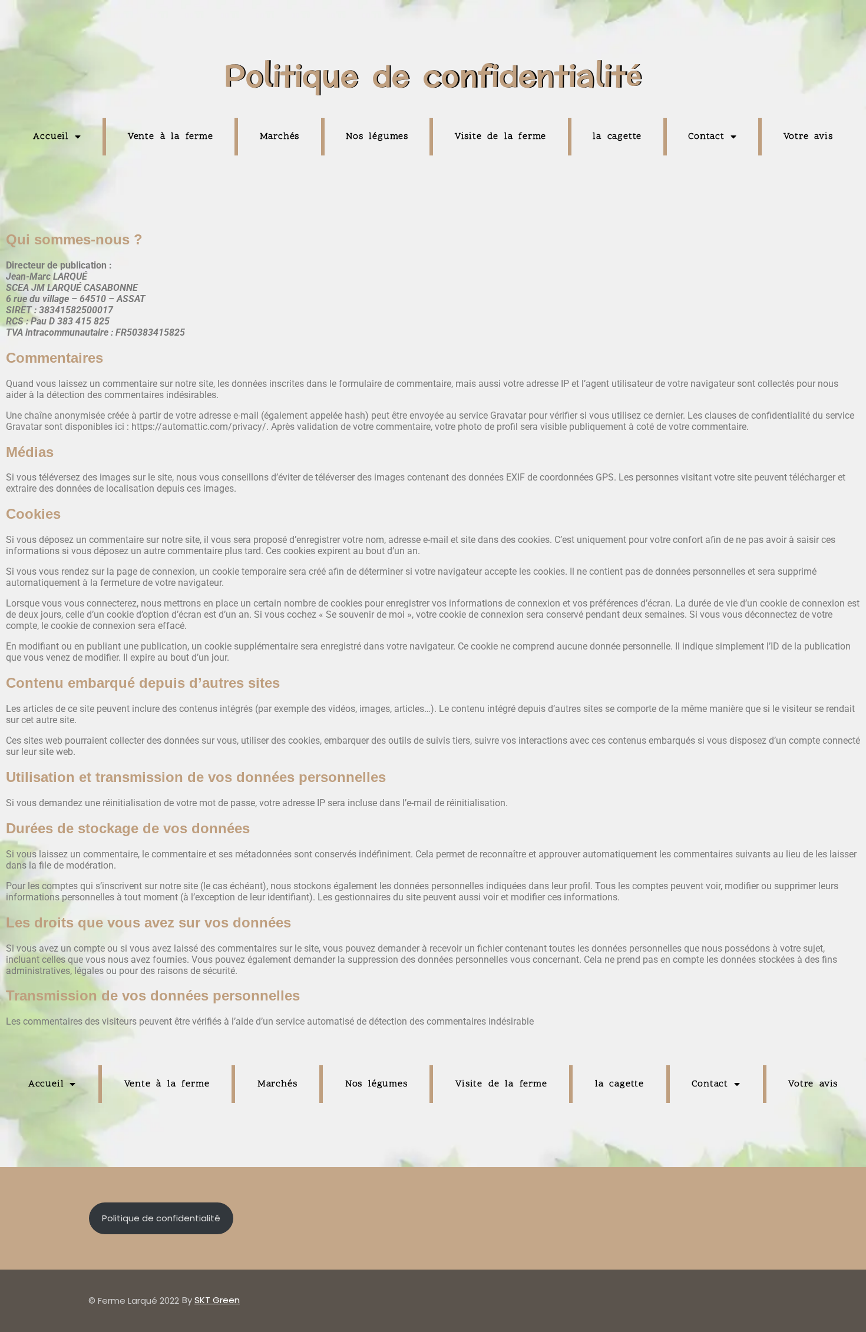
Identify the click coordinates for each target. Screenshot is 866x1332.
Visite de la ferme (500, 136)
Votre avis (808, 136)
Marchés (280, 136)
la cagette (617, 136)
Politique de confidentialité (161, 1218)
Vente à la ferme (170, 136)
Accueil (51, 136)
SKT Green (217, 1300)
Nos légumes (377, 136)
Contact (706, 136)
